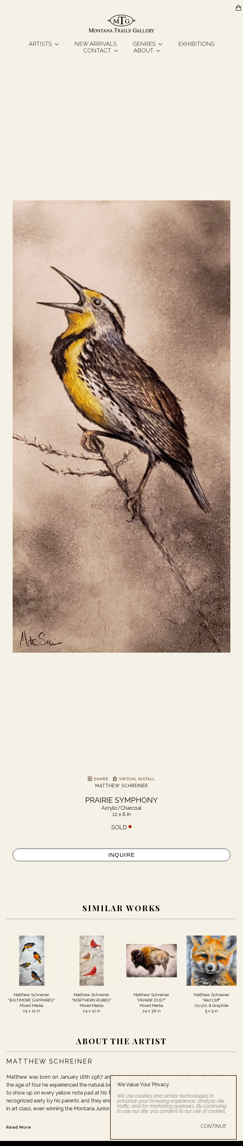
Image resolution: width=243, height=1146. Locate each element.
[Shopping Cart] (238, 8)
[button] (44, 43)
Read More (18, 1127)
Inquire (121, 855)
